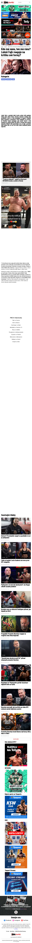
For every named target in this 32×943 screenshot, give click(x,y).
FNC (13, 79)
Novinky (5, 46)
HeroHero (12, 931)
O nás (7, 931)
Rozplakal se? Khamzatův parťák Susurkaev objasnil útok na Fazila (14, 683)
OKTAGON (12, 176)
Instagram (17, 920)
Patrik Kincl (8, 176)
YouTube (25, 920)
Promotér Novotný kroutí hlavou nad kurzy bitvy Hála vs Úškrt (16, 732)
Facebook (8, 920)
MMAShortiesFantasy (20, 931)
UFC (6, 532)
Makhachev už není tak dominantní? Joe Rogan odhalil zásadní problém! (15, 586)
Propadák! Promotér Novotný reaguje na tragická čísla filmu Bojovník (13, 635)
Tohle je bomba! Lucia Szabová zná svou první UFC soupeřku (15, 561)
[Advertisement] (16, 97)
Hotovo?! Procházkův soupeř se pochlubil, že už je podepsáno (16, 537)
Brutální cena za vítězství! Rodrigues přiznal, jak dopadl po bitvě (16, 610)
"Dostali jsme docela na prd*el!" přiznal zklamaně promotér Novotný (13, 659)
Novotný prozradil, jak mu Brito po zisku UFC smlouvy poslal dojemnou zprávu (15, 708)
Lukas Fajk (9, 79)
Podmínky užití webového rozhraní (7, 940)
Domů (2, 46)
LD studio (17, 941)
